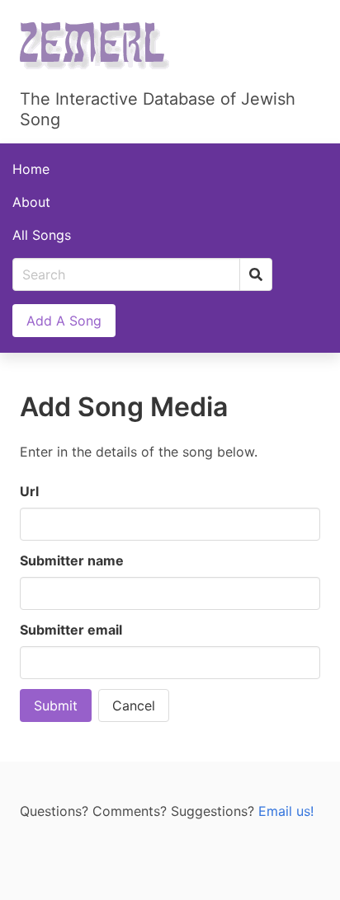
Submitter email (71, 629)
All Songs (41, 235)
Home (31, 169)
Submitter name (72, 560)
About (31, 202)
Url (29, 491)
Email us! (286, 811)
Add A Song (64, 320)
